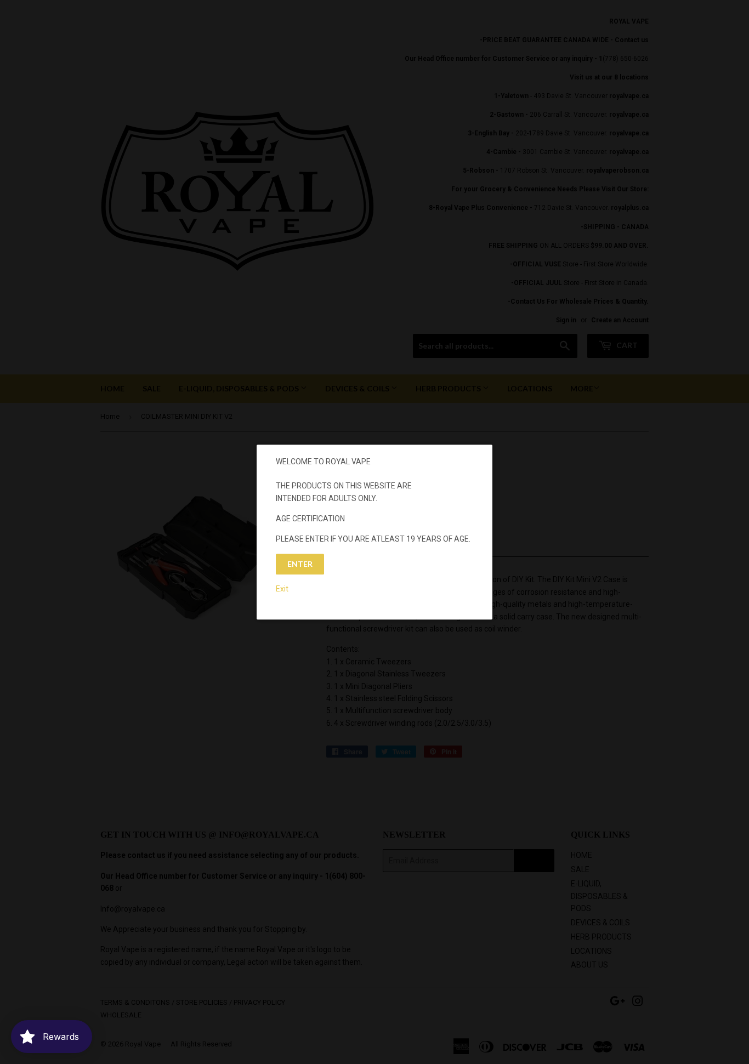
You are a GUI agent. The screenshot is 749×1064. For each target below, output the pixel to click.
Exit (282, 588)
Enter (300, 563)
